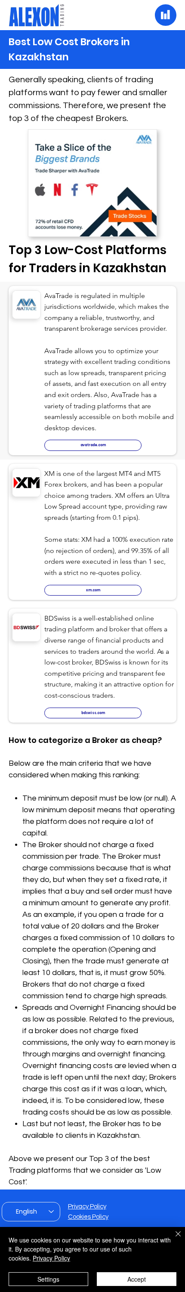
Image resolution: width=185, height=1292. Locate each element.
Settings (48, 1279)
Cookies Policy (88, 1217)
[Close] (173, 1239)
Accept (136, 1279)
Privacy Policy (87, 1206)
